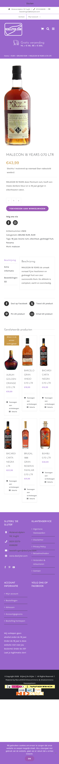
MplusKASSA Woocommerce (26, 680)
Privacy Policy (39, 546)
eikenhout (34, 239)
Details (14, 412)
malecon (16, 246)
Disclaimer (38, 540)
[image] (29, 106)
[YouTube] (14, 567)
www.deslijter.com (18, 555)
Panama (10, 242)
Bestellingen (11, 600)
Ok (29, 758)
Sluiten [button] (30, 3)
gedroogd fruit (46, 239)
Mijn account (12, 593)
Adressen (10, 607)
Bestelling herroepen (15, 621)
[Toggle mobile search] (48, 28)
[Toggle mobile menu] (53, 28)
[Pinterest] (9, 567)
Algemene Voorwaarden (39, 531)
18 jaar (14, 239)
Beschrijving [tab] (10, 260)
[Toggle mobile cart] (42, 28)
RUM (33, 235)
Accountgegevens (14, 614)
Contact (37, 571)
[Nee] (55, 753)
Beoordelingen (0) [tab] (10, 279)
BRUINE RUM (24, 235)
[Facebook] (5, 567)
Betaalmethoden (41, 553)
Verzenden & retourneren (39, 562)
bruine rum (23, 239)
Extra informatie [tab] (9, 269)
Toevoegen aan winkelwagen (27, 208)
